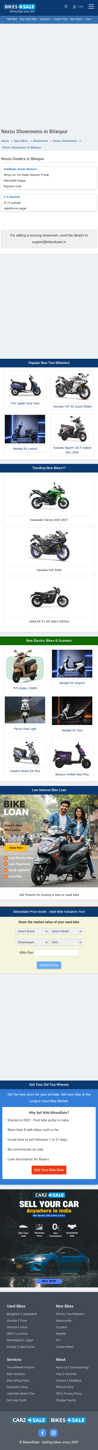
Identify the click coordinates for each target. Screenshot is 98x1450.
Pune (23, 1321)
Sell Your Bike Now (49, 1169)
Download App (79, 1367)
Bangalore (13, 1314)
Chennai (12, 1327)
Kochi (24, 1327)
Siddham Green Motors (20, 169)
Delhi (10, 1334)
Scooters (61, 1327)
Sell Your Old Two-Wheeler (49, 1084)
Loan (88, 19)
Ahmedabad (14, 1340)
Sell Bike (12, 19)
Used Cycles (27, 1347)
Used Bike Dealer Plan (21, 1394)
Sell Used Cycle (16, 1400)
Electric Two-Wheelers (70, 1314)
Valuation (45, 19)
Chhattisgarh (66, 6)
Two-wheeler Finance (20, 1367)
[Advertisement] (49, 75)
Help (59, 1374)
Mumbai (12, 1321)
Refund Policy (64, 1387)
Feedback (75, 1381)
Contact (61, 1381)
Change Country (66, 1400)
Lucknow (22, 1334)
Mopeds (61, 1334)
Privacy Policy (73, 1394)
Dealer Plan (60, 19)
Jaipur (29, 1340)
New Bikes (76, 19)
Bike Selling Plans (18, 1381)
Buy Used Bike (28, 19)
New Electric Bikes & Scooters (49, 640)
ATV (58, 1340)
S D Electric (12, 197)
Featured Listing (17, 1387)
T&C (58, 1394)
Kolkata (11, 1347)
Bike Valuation (16, 1374)
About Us (61, 1367)
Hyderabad (30, 1314)
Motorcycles (64, 1321)
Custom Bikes (64, 1347)
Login (80, 6)
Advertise (71, 1374)
